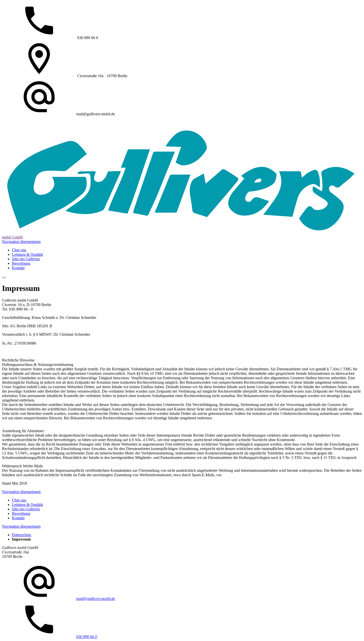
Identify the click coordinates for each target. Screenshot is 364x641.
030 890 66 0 (86, 637)
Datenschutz (21, 535)
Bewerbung (21, 263)
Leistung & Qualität (27, 254)
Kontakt (18, 268)
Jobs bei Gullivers (26, 259)
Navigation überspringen (21, 241)
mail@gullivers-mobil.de (95, 598)
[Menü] (4, 277)
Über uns (19, 250)
